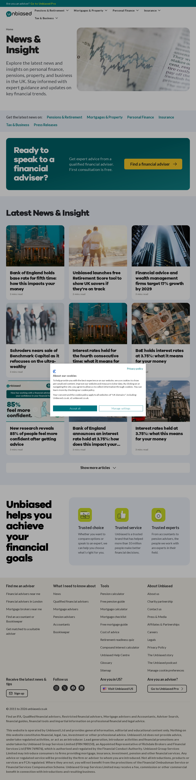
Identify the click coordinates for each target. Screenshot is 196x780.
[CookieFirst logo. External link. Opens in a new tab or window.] (54, 371)
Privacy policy (135, 368)
